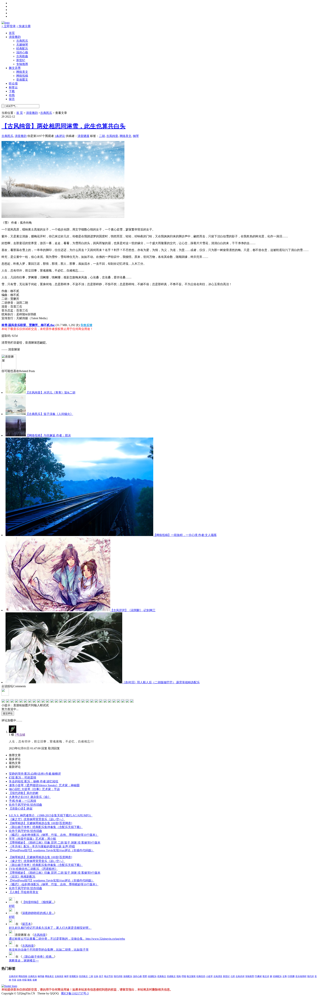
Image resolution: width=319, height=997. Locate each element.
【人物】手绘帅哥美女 (23, 892)
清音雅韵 (15, 36)
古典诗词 (13, 976)
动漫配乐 (152, 976)
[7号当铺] (12, 731)
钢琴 (136, 136)
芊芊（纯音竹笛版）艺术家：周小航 (32, 838)
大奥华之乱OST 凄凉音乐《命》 (30, 796)
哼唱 (184, 976)
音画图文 (22, 79)
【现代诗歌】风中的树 (23, 793)
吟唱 (24, 980)
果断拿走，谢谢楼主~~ (24, 960)
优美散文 (161, 976)
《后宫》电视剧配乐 (22, 876)
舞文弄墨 (15, 67)
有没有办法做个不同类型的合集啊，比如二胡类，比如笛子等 (49, 949)
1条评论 (60, 136)
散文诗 (266, 976)
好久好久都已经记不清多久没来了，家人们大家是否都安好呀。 (50, 927)
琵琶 (145, 976)
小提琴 (209, 976)
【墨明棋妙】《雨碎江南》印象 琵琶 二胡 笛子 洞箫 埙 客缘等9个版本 (54, 842)
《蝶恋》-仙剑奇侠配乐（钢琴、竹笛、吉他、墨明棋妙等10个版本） (53, 834)
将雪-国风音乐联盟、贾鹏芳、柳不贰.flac (28, 325)
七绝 (232, 976)
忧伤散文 (83, 976)
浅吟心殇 (22, 52)
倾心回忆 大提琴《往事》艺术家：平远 (34, 789)
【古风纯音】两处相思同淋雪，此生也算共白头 (63, 126)
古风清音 (217, 976)
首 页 (19, 112)
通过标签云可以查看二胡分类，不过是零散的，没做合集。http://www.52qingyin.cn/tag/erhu (67, 938)
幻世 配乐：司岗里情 (22, 777)
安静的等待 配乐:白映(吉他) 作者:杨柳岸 (35, 773)
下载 (12, 91)
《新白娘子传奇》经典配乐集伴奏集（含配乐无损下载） (46, 827)
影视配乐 (73, 976)
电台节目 (108, 976)
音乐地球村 (300, 976)
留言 (12, 99)
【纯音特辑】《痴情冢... (38, 902)
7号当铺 (20, 734)
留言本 (26, 923)
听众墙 (13, 83)
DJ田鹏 (291, 976)
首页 (12, 33)
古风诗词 (240, 976)
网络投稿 (22, 75)
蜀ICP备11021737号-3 (75, 993)
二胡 (102, 136)
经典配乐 (22, 48)
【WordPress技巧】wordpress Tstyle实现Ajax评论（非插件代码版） (51, 850)
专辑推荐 (22, 64)
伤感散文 (171, 976)
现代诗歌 (118, 976)
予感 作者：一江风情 (22, 800)
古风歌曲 (22, 56)
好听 (12, 906)
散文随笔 (191, 976)
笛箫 (34, 980)
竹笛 (14, 980)
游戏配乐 (127, 976)
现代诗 (310, 976)
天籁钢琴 (22, 44)
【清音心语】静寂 (20, 808)
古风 (96, 976)
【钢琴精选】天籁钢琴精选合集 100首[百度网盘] (40, 823)
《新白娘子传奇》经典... (38, 956)
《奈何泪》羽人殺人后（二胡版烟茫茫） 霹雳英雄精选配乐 (161, 682)
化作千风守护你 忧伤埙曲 (25, 804)
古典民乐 (22, 40)
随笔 (29, 980)
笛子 (101, 976)
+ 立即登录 (8, 26)
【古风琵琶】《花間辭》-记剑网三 (132, 610)
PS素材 (258, 976)
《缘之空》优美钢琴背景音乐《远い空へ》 (37, 819)
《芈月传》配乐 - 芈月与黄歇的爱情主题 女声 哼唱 (42, 846)
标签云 (13, 87)
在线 (12, 95)
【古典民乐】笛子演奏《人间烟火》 (49, 414)
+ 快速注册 (23, 26)
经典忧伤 (200, 976)
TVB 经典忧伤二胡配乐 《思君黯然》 (33, 868)
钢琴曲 (41, 976)
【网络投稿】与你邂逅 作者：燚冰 (48, 435)
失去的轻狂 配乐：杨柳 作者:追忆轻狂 (33, 781)
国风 (178, 976)
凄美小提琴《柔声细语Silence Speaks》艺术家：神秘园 (44, 785)
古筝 (284, 976)
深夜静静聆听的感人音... (38, 913)
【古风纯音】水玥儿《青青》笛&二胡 (50, 392)
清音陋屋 (83, 136)
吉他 (19, 980)
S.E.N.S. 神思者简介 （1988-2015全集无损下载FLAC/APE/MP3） (50, 815)
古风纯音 (112, 136)
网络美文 (22, 71)
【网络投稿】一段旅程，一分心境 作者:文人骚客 (185, 535)
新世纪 (20, 60)
